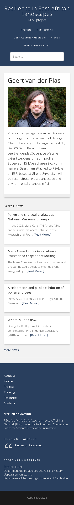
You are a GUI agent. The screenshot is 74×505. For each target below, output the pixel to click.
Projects (9, 387)
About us (9, 376)
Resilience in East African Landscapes (37, 10)
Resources (10, 398)
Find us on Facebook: (21, 438)
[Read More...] (42, 234)
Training (9, 392)
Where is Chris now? (23, 320)
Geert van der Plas (34, 80)
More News (11, 350)
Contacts (9, 403)
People (8, 381)
